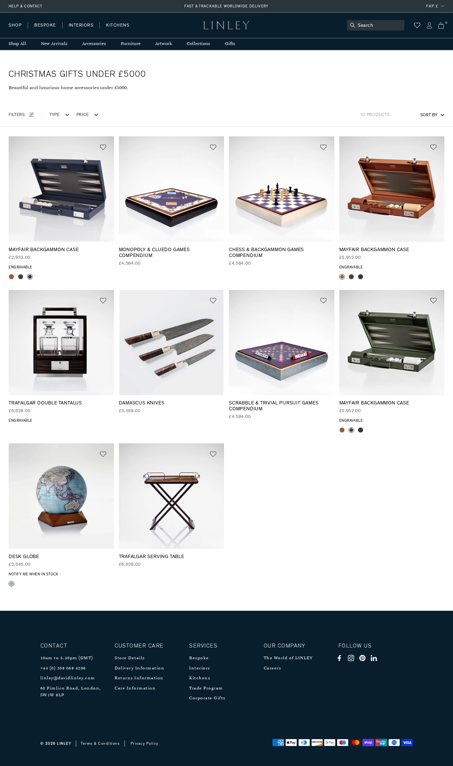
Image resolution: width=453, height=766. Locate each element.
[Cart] (441, 25)
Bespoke (199, 658)
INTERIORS (81, 25)
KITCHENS (117, 25)
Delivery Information (139, 668)
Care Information (135, 688)
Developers (47, 31)
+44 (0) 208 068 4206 (63, 668)
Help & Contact (26, 6)
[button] (103, 147)
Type (54, 115)
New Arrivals (54, 44)
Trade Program (206, 688)
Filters (17, 115)
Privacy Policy (144, 743)
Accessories (94, 44)
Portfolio (113, 31)
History (81, 31)
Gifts (230, 44)
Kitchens (199, 678)
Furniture (131, 44)
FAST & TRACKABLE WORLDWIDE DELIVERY (226, 6)
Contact (145, 31)
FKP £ (432, 6)
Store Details (130, 658)
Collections (198, 44)
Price (82, 115)
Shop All (17, 44)
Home (15, 31)
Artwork (163, 44)
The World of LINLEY (288, 658)
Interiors (199, 668)
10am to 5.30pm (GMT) (66, 658)
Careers (272, 668)
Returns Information (139, 678)
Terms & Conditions (100, 743)
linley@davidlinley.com (67, 678)
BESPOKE (45, 25)
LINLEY (64, 743)
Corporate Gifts (207, 698)
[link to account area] (429, 25)
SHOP (15, 25)
